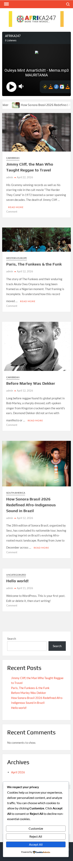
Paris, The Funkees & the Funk (34, 264)
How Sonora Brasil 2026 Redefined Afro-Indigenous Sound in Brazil (31, 505)
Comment (11, 211)
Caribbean (12, 157)
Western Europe (16, 258)
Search (11, 638)
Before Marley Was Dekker (30, 383)
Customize (36, 828)
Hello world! (17, 581)
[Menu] (6, 4)
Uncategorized (16, 574)
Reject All (35, 836)
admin (9, 177)
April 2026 (18, 772)
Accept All (36, 844)
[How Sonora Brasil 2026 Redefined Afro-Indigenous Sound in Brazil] (8, 105)
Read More (16, 207)
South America (15, 492)
